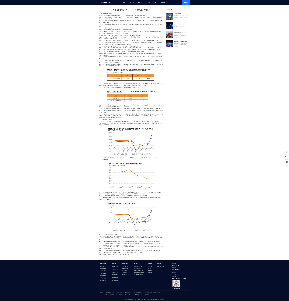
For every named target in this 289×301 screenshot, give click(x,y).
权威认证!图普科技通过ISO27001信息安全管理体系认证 (180, 14)
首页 (124, 2)
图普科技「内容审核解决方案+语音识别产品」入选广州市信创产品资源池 (180, 41)
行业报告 (147, 2)
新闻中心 (140, 2)
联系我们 (163, 2)
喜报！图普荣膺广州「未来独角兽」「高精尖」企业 (180, 23)
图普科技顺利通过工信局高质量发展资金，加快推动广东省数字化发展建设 (180, 32)
